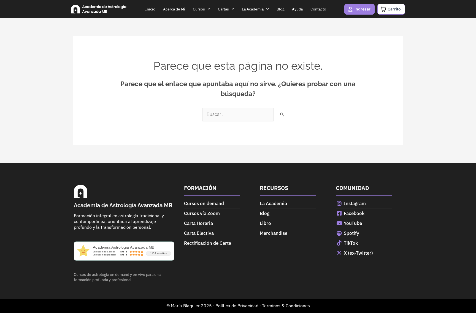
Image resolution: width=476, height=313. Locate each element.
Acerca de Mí (174, 9)
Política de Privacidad (236, 305)
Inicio (150, 9)
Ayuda (297, 9)
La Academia (253, 9)
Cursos (199, 9)
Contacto (318, 9)
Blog (280, 9)
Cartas (223, 9)
